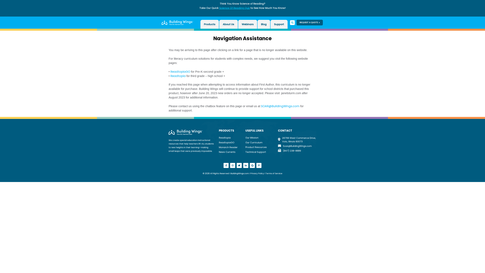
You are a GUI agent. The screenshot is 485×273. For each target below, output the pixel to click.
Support (279, 24)
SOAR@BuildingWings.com (280, 106)
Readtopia (178, 76)
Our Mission (251, 137)
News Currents (227, 152)
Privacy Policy (257, 173)
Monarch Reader (228, 147)
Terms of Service (273, 173)
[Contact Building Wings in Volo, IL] (297, 146)
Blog (264, 24)
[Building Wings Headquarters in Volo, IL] (297, 140)
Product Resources (256, 147)
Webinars (248, 24)
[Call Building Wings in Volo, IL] (297, 151)
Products (209, 24)
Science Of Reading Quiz (234, 8)
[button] (5, 19)
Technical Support (255, 152)
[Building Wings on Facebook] (226, 165)
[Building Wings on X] (239, 165)
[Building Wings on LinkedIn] (245, 165)
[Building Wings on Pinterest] (258, 165)
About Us (228, 24)
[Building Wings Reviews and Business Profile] (252, 165)
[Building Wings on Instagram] (232, 165)
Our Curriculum (253, 142)
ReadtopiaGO (180, 72)
